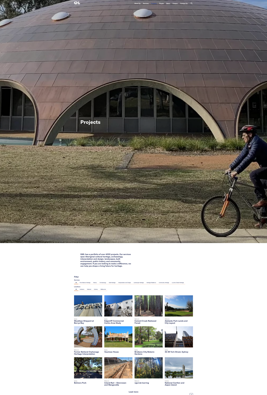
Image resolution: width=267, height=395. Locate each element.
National (89, 289)
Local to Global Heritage (178, 282)
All (76, 282)
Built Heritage (112, 282)
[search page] (191, 3)
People (161, 3)
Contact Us (184, 3)
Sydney (96, 289)
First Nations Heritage (85, 282)
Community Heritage (164, 282)
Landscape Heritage (139, 282)
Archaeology (103, 282)
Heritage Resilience (151, 282)
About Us (137, 3)
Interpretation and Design (124, 282)
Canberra (82, 289)
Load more (133, 392)
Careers (175, 3)
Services (146, 3)
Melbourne (103, 289)
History (95, 282)
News (168, 3)
